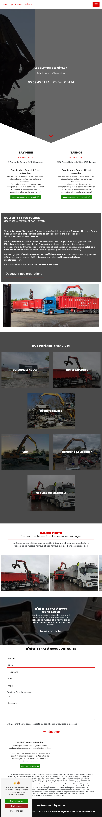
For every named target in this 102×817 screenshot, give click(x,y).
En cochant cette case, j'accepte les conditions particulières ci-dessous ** (44, 724)
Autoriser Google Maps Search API (26, 197)
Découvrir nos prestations (24, 273)
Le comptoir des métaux (17, 4)
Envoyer (54, 732)
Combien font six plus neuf (19, 692)
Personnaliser (16, 811)
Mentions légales (59, 811)
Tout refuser (16, 806)
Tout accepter (16, 801)
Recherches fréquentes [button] (51, 805)
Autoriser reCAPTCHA (30, 766)
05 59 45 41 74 (38, 82)
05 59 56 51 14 (63, 82)
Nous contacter (51, 631)
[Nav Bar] (96, 4)
